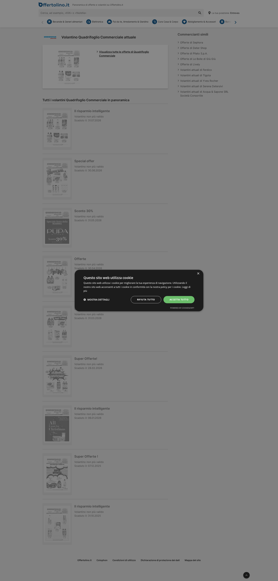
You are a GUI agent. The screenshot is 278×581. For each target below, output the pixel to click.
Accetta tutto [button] (179, 299)
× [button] (198, 273)
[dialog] (139, 290)
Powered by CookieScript (182, 308)
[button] (96, 299)
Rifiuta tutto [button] (146, 299)
